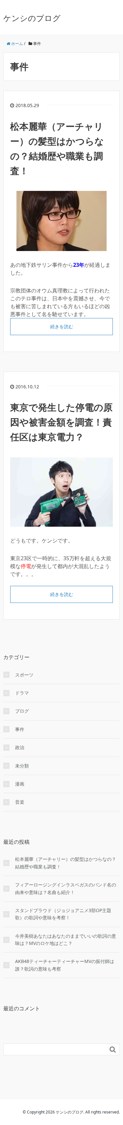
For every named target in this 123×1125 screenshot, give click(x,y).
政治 (19, 747)
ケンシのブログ (32, 17)
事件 (19, 729)
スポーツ (24, 675)
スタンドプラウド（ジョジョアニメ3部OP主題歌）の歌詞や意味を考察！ (63, 914)
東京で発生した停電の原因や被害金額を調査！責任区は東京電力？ (61, 422)
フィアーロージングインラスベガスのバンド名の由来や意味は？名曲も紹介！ (65, 888)
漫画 (19, 784)
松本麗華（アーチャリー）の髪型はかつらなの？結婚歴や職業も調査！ (65, 862)
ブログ (22, 711)
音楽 (19, 802)
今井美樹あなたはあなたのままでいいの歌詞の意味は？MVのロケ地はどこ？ (65, 939)
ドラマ (22, 693)
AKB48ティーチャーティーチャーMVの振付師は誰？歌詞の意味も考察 (64, 965)
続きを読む (61, 326)
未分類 (22, 766)
